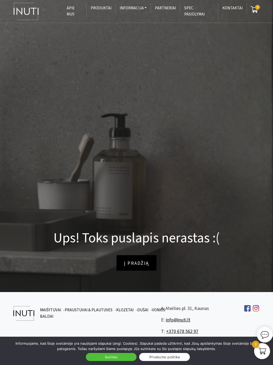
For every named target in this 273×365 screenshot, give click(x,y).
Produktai (101, 8)
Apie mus (71, 11)
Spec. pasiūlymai (194, 11)
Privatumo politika (164, 357)
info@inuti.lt (178, 320)
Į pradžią (136, 263)
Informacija (132, 8)
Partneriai (165, 8)
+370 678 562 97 (182, 331)
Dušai (142, 310)
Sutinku (111, 357)
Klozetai (125, 310)
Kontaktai (232, 8)
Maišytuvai (50, 310)
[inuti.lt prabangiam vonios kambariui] (32, 11)
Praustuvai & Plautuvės (89, 310)
